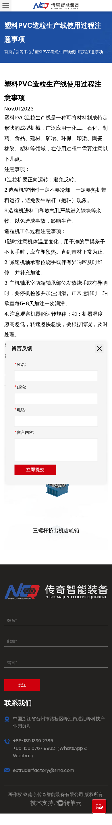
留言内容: (24, 432)
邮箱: (20, 387)
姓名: (20, 364)
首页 (8, 52)
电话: (20, 410)
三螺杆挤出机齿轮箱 (56, 530)
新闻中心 (24, 52)
